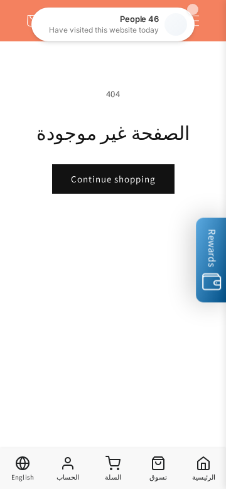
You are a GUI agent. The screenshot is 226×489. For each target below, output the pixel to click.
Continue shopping (113, 179)
